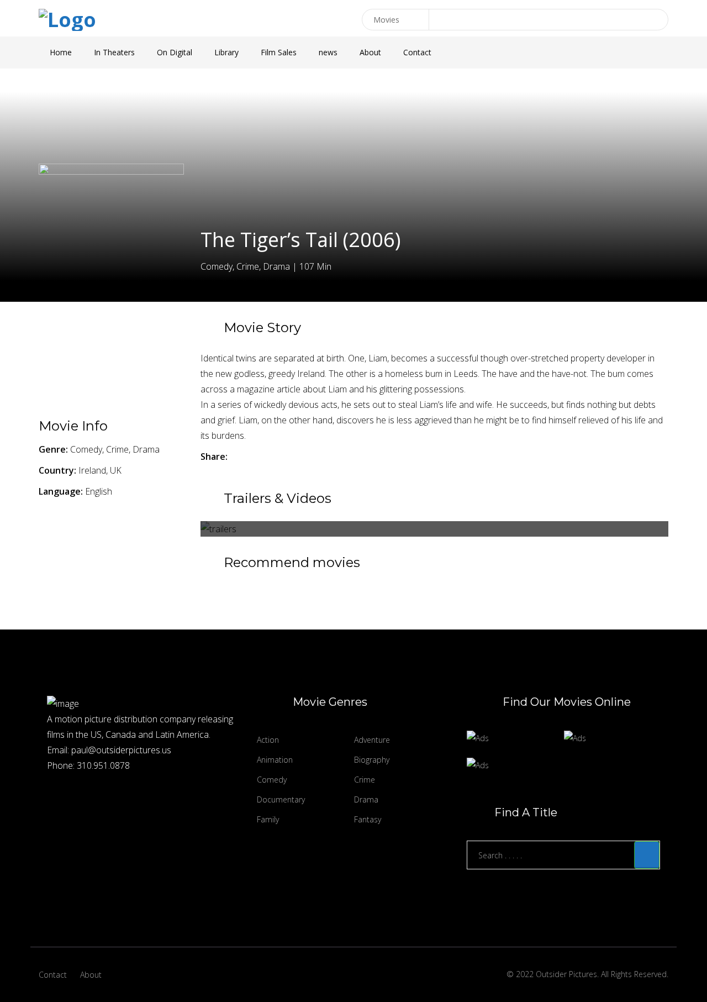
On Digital (174, 52)
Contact (417, 52)
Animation (275, 759)
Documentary (281, 799)
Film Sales (279, 52)
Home (61, 52)
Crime (364, 779)
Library (226, 52)
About (370, 52)
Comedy (272, 779)
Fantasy (367, 819)
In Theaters (114, 52)
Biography (371, 759)
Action (268, 740)
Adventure (372, 740)
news (328, 52)
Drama (366, 799)
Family (268, 819)
